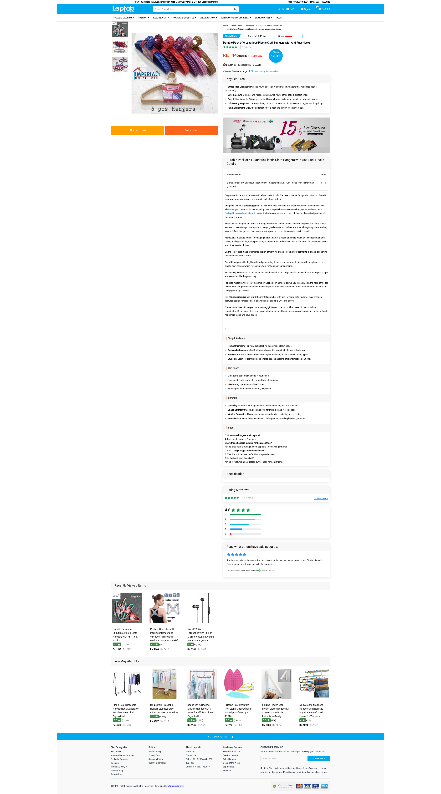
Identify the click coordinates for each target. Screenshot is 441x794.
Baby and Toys (263, 18)
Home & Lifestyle (119, 767)
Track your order (230, 755)
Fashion (143, 18)
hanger (235, 209)
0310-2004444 (305, 2)
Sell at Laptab (229, 759)
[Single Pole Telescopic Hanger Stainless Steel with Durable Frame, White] (165, 699)
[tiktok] (292, 9)
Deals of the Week (231, 763)
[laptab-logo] (123, 9)
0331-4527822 (322, 2)
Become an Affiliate (232, 751)
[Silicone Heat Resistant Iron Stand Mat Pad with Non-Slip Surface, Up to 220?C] (239, 699)
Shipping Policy (155, 759)
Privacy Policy (155, 755)
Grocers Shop (208, 18)
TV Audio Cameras (123, 18)
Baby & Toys (116, 774)
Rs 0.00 (326, 9)
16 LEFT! (276, 56)
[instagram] (283, 9)
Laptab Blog (228, 767)
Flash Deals (231, 36)
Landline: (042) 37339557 (198, 767)
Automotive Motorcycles (235, 18)
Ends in (252, 36)
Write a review (321, 498)
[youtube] (287, 9)
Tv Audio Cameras (119, 759)
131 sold (280, 36)
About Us (190, 751)
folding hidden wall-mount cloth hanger (244, 213)
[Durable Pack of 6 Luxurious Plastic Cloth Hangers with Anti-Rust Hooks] (127, 623)
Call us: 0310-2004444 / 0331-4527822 (200, 761)
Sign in (307, 9)
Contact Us (191, 755)
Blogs (279, 18)
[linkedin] (279, 9)
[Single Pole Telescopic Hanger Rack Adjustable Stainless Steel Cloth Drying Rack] (127, 699)
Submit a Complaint (157, 763)
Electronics (160, 18)
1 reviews (247, 47)
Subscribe (318, 758)
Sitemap (227, 770)
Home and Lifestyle (183, 18)
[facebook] (275, 9)
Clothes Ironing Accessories (264, 71)
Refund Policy (154, 751)
